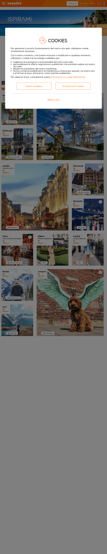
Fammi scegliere (34, 86)
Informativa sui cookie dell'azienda (68, 77)
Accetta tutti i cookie (72, 86)
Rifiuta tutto (53, 99)
